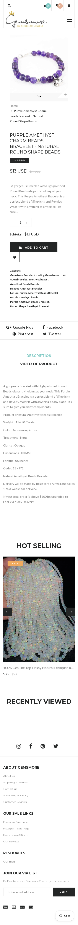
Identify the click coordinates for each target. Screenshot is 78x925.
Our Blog (9, 861)
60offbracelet (18, 279)
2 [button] (41, 97)
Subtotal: (16, 234)
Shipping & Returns (15, 782)
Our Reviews (11, 841)
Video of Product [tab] (39, 364)
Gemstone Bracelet (22, 275)
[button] (9, 5)
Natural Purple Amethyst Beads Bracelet (34, 292)
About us (9, 776)
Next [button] (70, 612)
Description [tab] (38, 356)
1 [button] (38, 97)
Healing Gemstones (47, 275)
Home (14, 105)
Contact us (10, 789)
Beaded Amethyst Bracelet (26, 288)
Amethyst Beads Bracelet (25, 284)
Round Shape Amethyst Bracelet (29, 306)
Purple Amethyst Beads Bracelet (29, 301)
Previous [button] (7, 612)
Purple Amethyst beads (24, 297)
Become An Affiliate (15, 835)
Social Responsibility (15, 795)
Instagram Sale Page (16, 828)
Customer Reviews (15, 801)
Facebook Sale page (15, 822)
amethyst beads (38, 279)
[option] (39, 64)
